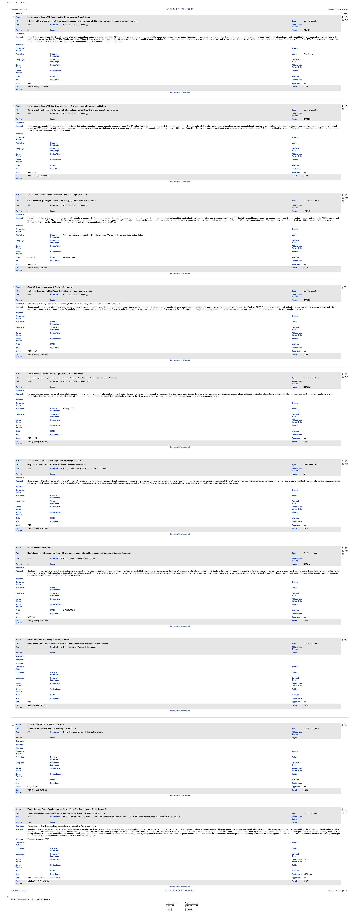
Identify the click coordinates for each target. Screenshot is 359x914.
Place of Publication (55, 55)
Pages (294, 30)
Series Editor (18, 66)
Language (20, 59)
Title (17, 21)
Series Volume (19, 72)
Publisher (20, 54)
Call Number (19, 88)
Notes (18, 83)
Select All (14, 9)
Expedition (55, 80)
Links (344, 13)
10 (183, 9)
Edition (295, 71)
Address (19, 45)
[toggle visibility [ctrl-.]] (8, 897)
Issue (52, 30)
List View (331, 9)
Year (17, 24)
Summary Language (54, 60)
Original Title (295, 60)
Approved (296, 83)
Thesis (295, 48)
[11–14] (190, 9)
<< (166, 9)
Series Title (55, 65)
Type (294, 21)
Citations (338, 9)
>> (186, 9)
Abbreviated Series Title (297, 66)
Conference (297, 80)
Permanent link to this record (180, 92)
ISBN (52, 76)
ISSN (18, 76)
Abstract (19, 37)
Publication (55, 24)
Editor (294, 54)
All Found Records (21, 899)
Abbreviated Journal (297, 25)
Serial (294, 87)
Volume (19, 30)
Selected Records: (42, 899)
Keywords (20, 34)
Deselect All (23, 9)
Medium (295, 76)
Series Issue (55, 71)
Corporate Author (20, 49)
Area (17, 80)
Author (18, 17)
